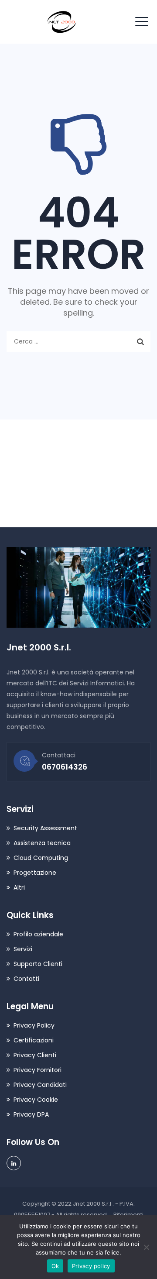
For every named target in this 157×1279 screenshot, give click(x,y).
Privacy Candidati (40, 1084)
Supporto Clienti (38, 963)
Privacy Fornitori (37, 1070)
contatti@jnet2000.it (66, 472)
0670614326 (48, 500)
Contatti (26, 978)
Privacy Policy (34, 1025)
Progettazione (35, 872)
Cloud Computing (41, 857)
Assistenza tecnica (42, 843)
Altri (19, 887)
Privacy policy (91, 1265)
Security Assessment (45, 828)
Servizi (23, 949)
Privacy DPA (31, 1114)
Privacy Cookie (36, 1099)
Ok (55, 1265)
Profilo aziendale (38, 934)
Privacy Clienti (35, 1055)
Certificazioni (34, 1040)
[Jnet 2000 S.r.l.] (61, 22)
